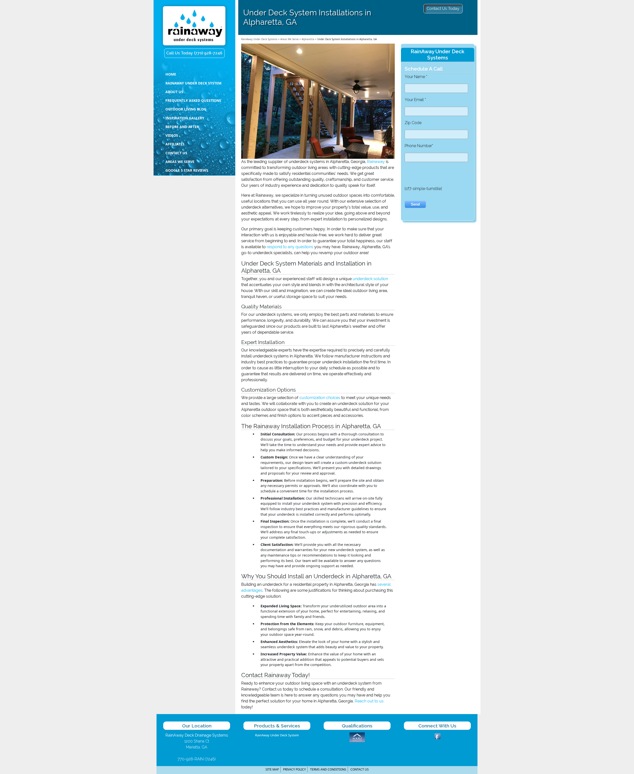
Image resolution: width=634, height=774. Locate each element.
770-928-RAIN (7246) (197, 759)
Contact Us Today (443, 8)
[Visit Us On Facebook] (437, 736)
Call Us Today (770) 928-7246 (194, 53)
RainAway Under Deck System (277, 735)
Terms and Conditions (328, 769)
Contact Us (359, 769)
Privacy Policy (294, 769)
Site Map (272, 769)
